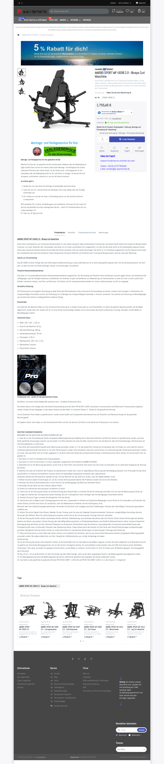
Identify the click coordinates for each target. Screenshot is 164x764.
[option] (22, 72)
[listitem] (59, 99)
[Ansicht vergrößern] (59, 99)
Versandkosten (116, 118)
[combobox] (20, 3)
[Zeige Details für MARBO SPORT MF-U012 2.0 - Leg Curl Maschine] (136, 610)
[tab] (59, 233)
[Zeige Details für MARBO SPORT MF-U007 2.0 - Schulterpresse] (71, 610)
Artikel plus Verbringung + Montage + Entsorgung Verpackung (122, 133)
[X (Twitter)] (79, 659)
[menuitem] (20, 20)
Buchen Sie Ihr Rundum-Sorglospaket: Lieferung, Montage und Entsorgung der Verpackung (119, 128)
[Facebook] (72, 659)
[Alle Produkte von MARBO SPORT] (104, 69)
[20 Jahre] (82, 52)
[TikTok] (85, 659)
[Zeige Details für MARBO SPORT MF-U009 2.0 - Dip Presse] (93, 610)
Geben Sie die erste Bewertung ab (118, 92)
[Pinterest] (91, 659)
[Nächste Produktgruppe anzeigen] (144, 622)
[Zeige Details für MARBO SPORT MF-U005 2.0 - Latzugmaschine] (50, 610)
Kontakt (113, 3)
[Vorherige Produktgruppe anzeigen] (20, 622)
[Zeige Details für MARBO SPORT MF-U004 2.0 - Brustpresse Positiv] (28, 610)
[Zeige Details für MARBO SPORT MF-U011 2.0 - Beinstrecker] (115, 610)
